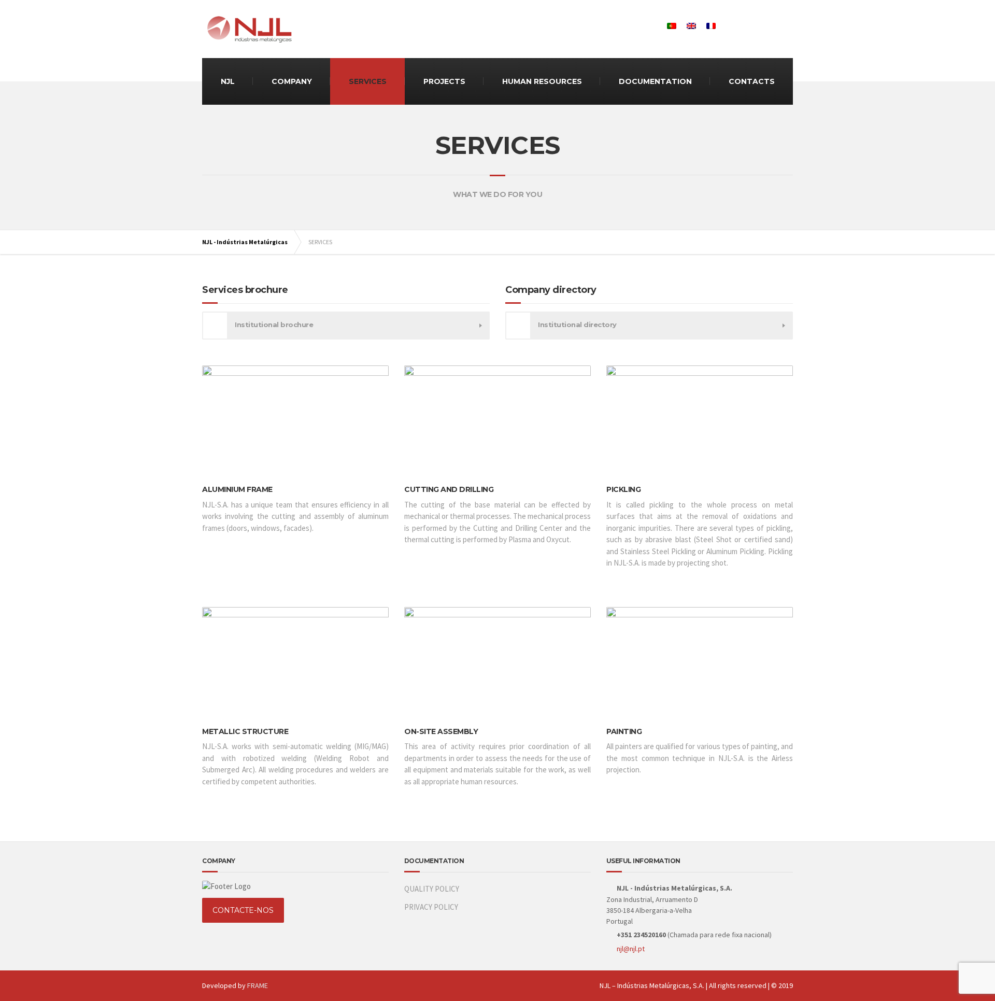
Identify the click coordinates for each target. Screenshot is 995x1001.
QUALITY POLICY (431, 889)
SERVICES (368, 81)
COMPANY (292, 81)
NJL (228, 81)
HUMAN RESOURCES (542, 81)
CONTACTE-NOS (243, 910)
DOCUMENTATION (655, 81)
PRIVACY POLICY (431, 907)
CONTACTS (752, 81)
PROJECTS (444, 81)
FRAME (257, 985)
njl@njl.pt (631, 948)
